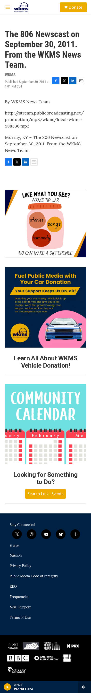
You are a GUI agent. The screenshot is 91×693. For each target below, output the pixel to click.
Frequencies (19, 597)
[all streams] (84, 687)
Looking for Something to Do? (45, 478)
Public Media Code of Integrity (34, 576)
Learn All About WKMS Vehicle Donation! (45, 362)
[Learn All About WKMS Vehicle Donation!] (45, 307)
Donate (75, 7)
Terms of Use (20, 618)
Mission (16, 556)
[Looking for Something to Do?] (45, 424)
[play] (7, 687)
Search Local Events (45, 493)
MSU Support (20, 607)
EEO (13, 587)
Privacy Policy (20, 566)
